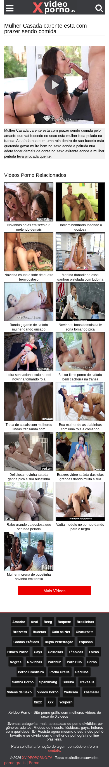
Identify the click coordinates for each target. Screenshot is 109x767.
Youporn (65, 702)
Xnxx (38, 702)
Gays (38, 651)
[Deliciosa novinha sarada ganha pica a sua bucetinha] (28, 451)
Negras (16, 661)
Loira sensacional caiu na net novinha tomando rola (28, 377)
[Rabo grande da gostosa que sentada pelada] (28, 501)
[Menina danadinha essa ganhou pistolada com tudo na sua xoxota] (80, 252)
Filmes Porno (17, 651)
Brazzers (20, 631)
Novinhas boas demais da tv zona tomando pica (80, 327)
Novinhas (34, 661)
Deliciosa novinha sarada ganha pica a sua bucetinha (29, 477)
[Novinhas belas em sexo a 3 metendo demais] (28, 202)
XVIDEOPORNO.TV (37, 757)
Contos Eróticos (26, 641)
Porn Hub (74, 661)
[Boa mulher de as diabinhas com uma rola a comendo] (80, 401)
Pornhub (54, 661)
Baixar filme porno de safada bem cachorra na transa (80, 377)
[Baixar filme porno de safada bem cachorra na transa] (80, 351)
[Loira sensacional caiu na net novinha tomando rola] (28, 351)
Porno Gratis (59, 671)
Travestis (87, 681)
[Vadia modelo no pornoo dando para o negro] (80, 501)
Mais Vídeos (54, 590)
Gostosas (55, 651)
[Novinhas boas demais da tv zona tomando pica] (80, 302)
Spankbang (48, 681)
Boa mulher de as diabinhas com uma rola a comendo (80, 427)
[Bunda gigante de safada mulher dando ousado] (28, 302)
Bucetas (39, 631)
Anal (34, 621)
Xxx (51, 702)
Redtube (82, 671)
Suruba (68, 681)
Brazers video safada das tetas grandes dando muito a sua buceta (80, 479)
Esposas (86, 641)
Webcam (71, 691)
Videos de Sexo (19, 691)
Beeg (48, 621)
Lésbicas (76, 651)
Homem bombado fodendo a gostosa (80, 227)
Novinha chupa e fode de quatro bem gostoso (28, 277)
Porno (92, 661)
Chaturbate (85, 631)
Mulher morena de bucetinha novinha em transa (29, 577)
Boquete (64, 621)
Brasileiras (85, 621)
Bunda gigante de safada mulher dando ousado (29, 327)
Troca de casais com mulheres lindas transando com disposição (29, 429)
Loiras (94, 651)
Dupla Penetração (59, 641)
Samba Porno (23, 681)
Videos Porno (47, 691)
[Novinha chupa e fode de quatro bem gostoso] (28, 252)
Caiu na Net (61, 631)
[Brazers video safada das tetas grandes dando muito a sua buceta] (80, 451)
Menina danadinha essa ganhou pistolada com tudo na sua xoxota (80, 279)
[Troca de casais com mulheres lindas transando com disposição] (28, 401)
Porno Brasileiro (31, 671)
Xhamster (91, 691)
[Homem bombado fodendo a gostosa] (80, 202)
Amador (18, 621)
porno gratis (14, 762)
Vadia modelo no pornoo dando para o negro (80, 527)
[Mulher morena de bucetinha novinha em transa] (28, 551)
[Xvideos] (54, 7)
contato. (54, 750)
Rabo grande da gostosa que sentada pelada (29, 527)
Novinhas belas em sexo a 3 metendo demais (28, 227)
